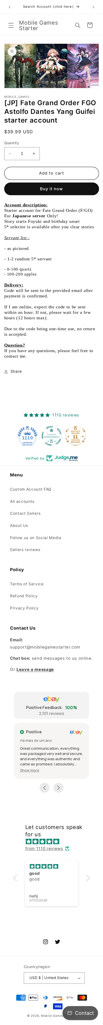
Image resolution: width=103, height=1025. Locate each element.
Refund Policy (24, 596)
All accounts (22, 501)
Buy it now (51, 188)
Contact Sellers (25, 513)
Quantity (11, 143)
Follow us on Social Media (36, 537)
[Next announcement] (93, 6)
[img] (54, 841)
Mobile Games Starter (58, 1016)
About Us (19, 525)
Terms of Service (27, 584)
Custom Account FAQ (31, 489)
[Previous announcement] (9, 6)
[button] (11, 25)
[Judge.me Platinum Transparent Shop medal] (52, 436)
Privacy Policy (24, 608)
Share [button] (16, 371)
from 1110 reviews (44, 848)
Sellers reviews (25, 549)
